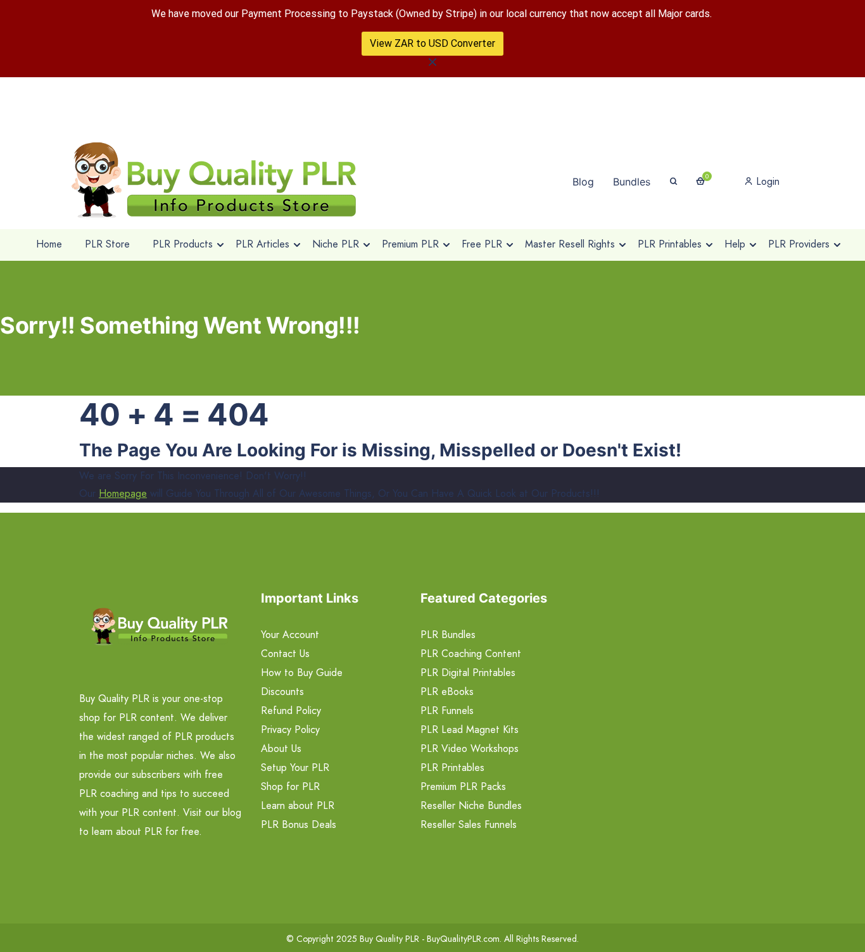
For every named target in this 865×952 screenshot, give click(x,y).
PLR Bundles (448, 634)
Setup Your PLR (295, 767)
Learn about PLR (297, 805)
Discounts (282, 691)
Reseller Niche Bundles (471, 805)
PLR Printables (452, 767)
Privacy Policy (290, 729)
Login (766, 181)
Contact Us (285, 653)
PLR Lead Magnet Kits (469, 729)
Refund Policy (291, 710)
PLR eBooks (447, 691)
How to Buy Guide (302, 672)
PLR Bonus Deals (298, 824)
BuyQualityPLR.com (463, 938)
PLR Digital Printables (467, 672)
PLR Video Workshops (469, 748)
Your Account (290, 634)
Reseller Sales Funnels (468, 824)
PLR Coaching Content (470, 653)
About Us (281, 748)
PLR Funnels (447, 710)
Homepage (123, 493)
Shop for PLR (290, 786)
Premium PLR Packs (463, 786)
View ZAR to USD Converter (432, 43)
